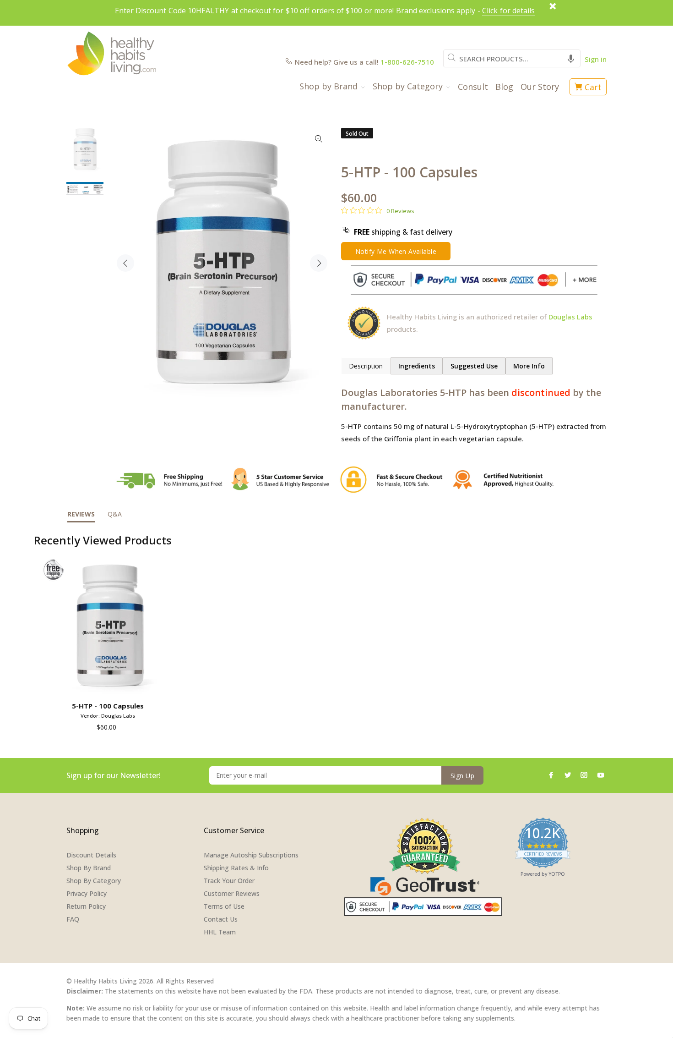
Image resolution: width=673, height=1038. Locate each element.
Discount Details (91, 855)
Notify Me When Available (395, 251)
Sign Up (462, 775)
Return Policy (86, 906)
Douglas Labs (570, 316)
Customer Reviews (232, 893)
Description (366, 366)
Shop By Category (93, 880)
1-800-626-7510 (407, 61)
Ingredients (416, 366)
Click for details (508, 10)
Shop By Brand (88, 867)
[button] (570, 58)
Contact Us (221, 919)
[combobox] (512, 58)
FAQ (72, 919)
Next (318, 263)
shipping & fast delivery (403, 232)
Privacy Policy (86, 893)
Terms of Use (224, 906)
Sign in (596, 59)
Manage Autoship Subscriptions (251, 855)
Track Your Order (229, 880)
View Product (109, 685)
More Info (529, 366)
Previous (125, 263)
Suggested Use (474, 366)
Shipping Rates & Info (236, 867)
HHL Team (220, 932)
